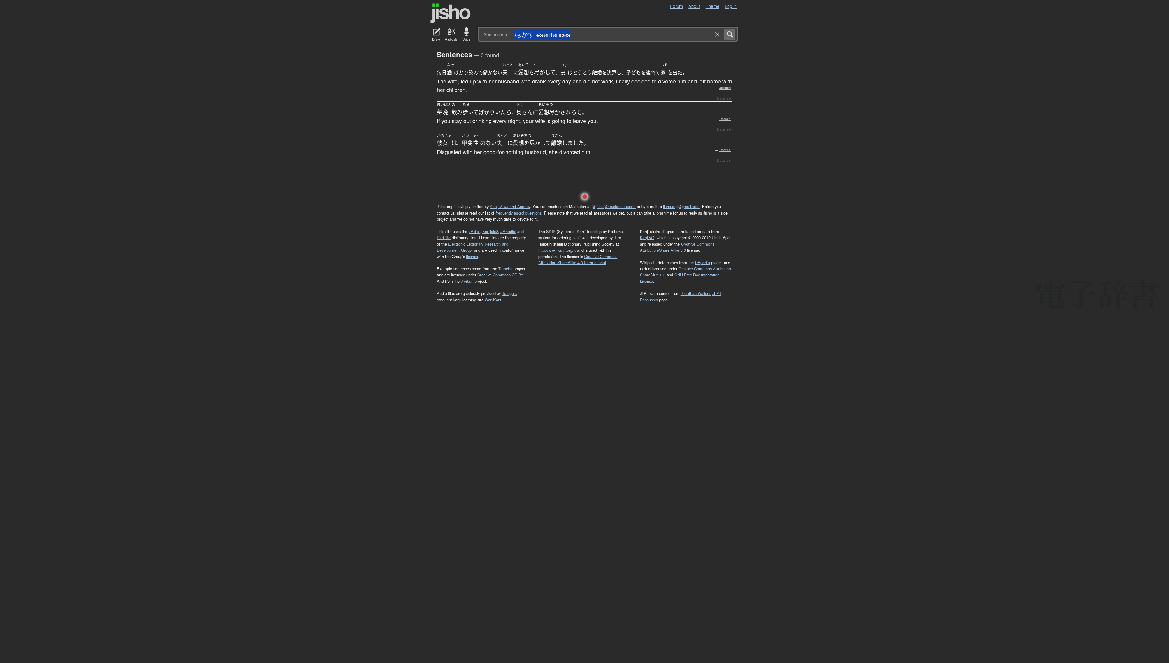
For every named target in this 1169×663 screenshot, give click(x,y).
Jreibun (725, 88)
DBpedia (702, 262)
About (694, 6)
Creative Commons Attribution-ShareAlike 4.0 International (577, 259)
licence (472, 256)
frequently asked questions (519, 213)
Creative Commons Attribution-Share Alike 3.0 (677, 247)
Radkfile (444, 237)
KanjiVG (647, 237)
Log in (731, 6)
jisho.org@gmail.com (681, 206)
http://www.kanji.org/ (556, 250)
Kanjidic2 (490, 231)
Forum (676, 6)
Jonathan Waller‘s (696, 293)
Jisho (450, 13)
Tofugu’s (509, 293)
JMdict (474, 231)
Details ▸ (724, 98)
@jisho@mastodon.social (614, 206)
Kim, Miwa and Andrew (510, 206)
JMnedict (508, 231)
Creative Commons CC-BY (500, 275)
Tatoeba (725, 119)
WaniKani (493, 300)
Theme (712, 6)
